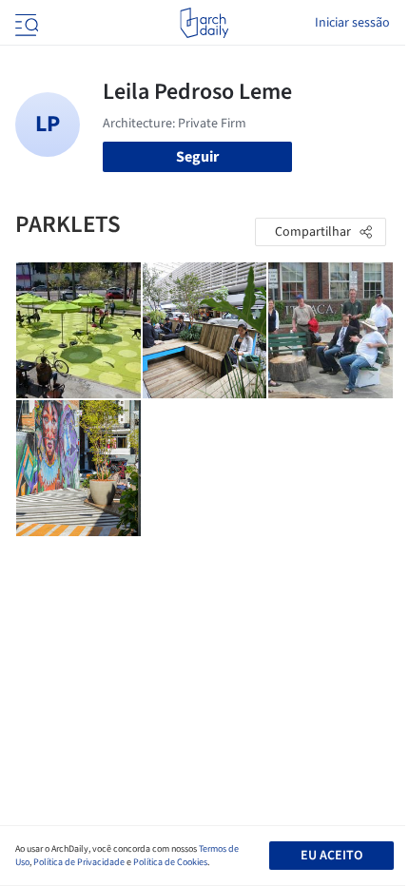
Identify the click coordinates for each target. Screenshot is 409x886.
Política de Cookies (170, 862)
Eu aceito (331, 855)
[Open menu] (24, 23)
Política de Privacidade (79, 862)
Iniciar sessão (352, 22)
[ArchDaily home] (204, 23)
